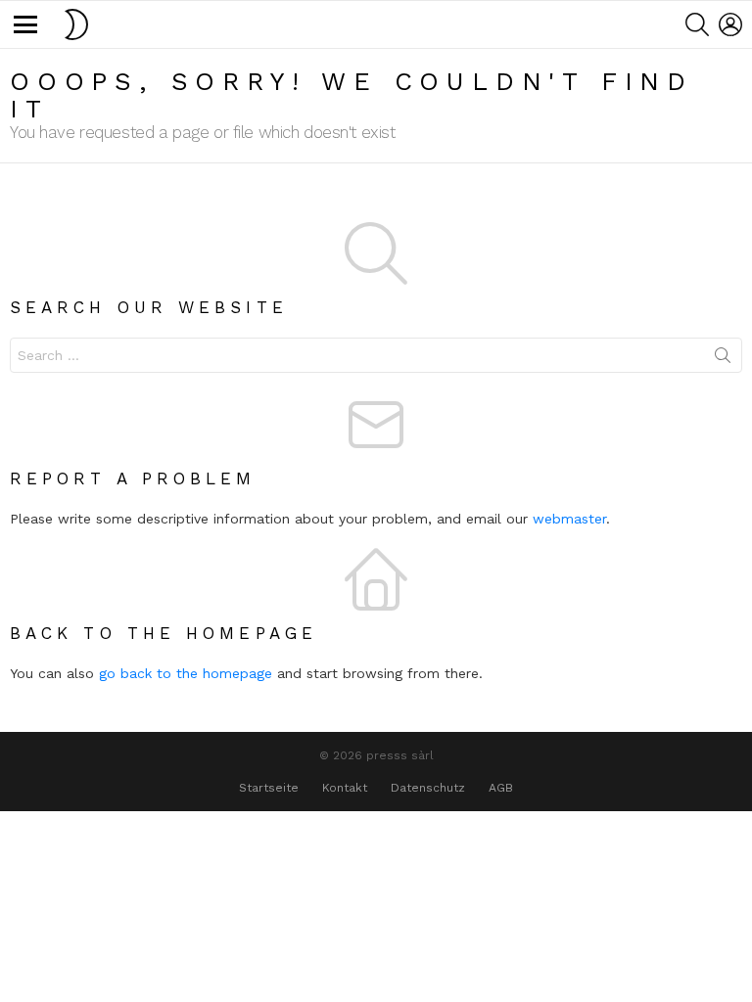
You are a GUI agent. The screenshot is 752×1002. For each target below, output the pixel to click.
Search (722, 359)
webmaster (569, 518)
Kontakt (344, 788)
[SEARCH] (697, 24)
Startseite (269, 788)
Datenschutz (428, 788)
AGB (501, 788)
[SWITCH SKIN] (76, 24)
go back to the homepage (185, 673)
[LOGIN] (730, 24)
